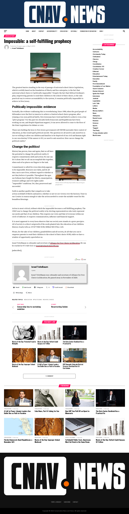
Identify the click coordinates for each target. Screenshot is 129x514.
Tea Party (96, 130)
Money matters (98, 111)
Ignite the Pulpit (98, 93)
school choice (49, 299)
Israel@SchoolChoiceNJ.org (47, 245)
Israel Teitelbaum (18, 48)
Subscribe (67, 502)
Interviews (96, 96)
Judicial (95, 98)
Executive (96, 79)
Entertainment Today (100, 76)
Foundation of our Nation (88, 31)
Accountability (52, 31)
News (101, 31)
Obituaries (96, 116)
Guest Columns (98, 89)
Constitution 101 (98, 66)
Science (95, 123)
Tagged (95, 128)
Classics (96, 59)
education (28, 299)
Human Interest (98, 91)
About (34, 31)
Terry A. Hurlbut (56, 502)
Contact (41, 31)
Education (96, 74)
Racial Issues (97, 118)
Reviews (95, 121)
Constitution (97, 64)
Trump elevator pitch (100, 133)
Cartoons (96, 52)
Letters (95, 106)
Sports (95, 126)
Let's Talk (96, 103)
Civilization (63, 31)
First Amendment (99, 84)
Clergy (95, 62)
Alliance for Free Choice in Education (65, 243)
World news (97, 135)
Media (95, 108)
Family (95, 81)
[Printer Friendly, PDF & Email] (80, 259)
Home (27, 31)
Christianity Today (99, 54)
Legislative (96, 101)
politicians (38, 299)
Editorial (74, 31)
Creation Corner (98, 69)
